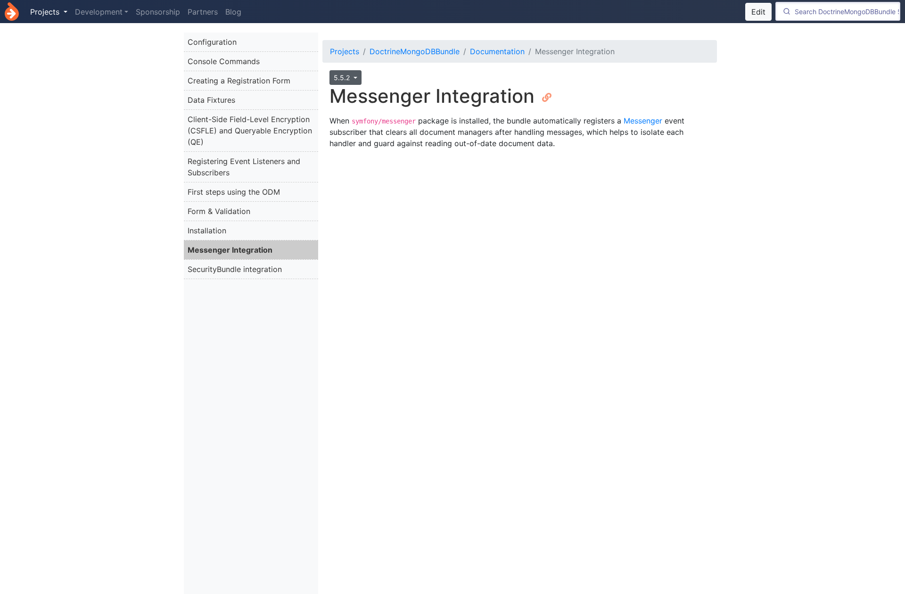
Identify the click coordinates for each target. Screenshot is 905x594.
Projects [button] (46, 11)
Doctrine (12, 11)
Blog (233, 11)
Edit (758, 11)
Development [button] (99, 11)
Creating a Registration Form (239, 80)
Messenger (643, 120)
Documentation (497, 51)
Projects (344, 51)
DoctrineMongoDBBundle (415, 51)
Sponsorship (158, 11)
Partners (203, 11)
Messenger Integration (230, 250)
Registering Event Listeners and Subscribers (244, 167)
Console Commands (224, 61)
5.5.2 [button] (343, 78)
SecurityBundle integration (235, 269)
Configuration (212, 42)
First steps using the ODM (234, 192)
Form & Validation (219, 211)
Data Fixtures (211, 100)
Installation (207, 230)
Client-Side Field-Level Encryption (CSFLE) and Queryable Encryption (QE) (250, 131)
